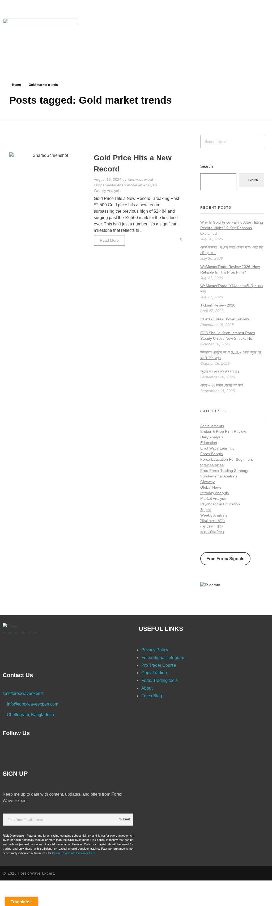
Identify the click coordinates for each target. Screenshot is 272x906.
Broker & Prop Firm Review (223, 431)
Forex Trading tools (159, 680)
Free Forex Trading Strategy (224, 470)
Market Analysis (144, 185)
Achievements (212, 426)
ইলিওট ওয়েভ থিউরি (212, 521)
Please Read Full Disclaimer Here (73, 853)
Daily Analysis (211, 437)
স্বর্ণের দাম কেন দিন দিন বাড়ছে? (220, 371)
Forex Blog (151, 696)
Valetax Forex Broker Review (224, 319)
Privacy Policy (154, 650)
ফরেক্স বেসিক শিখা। (212, 532)
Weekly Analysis (107, 190)
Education (208, 443)
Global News (211, 487)
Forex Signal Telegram (162, 657)
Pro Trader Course (158, 665)
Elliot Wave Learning (217, 448)
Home (16, 85)
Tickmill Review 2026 (217, 305)
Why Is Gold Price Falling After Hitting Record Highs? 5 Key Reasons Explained (231, 228)
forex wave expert (141, 180)
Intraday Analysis (214, 493)
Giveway (207, 482)
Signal (205, 509)
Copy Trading (154, 672)
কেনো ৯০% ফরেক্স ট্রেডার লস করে (221, 385)
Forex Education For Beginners (226, 459)
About (146, 688)
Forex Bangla (211, 454)
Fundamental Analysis (112, 185)
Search (206, 166)
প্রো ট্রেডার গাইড (211, 526)
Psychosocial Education (220, 504)
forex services (212, 465)
